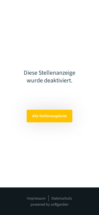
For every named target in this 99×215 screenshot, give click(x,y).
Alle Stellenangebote (49, 116)
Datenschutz (61, 198)
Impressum (36, 198)
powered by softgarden (49, 204)
